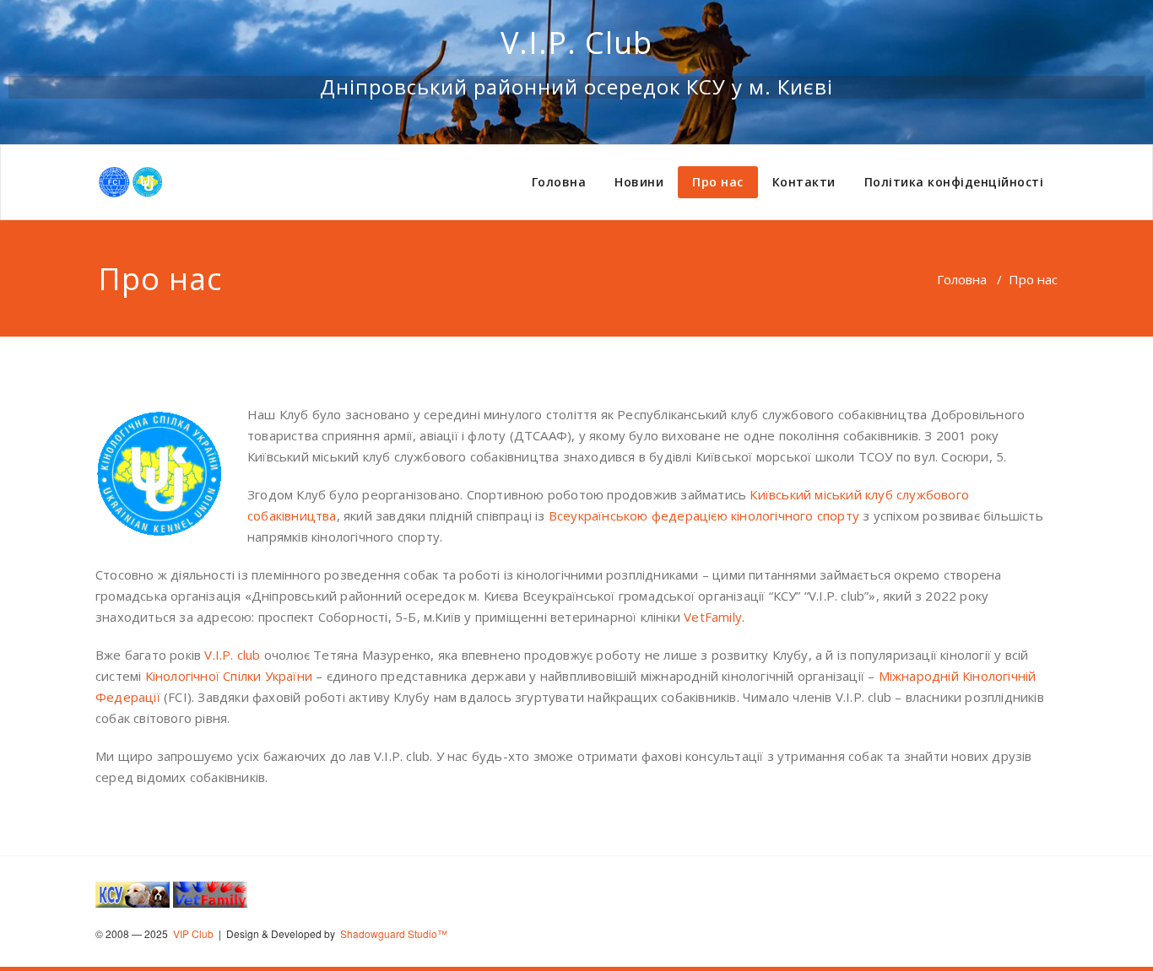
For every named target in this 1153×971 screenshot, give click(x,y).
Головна (559, 182)
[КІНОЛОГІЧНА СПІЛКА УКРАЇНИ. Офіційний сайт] (132, 892)
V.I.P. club (232, 654)
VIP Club (192, 933)
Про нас (718, 182)
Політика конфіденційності (954, 182)
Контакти (804, 182)
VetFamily (713, 616)
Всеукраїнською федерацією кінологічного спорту (704, 515)
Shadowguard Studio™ (392, 933)
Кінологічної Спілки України (228, 675)
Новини (638, 182)
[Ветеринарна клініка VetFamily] (210, 892)
